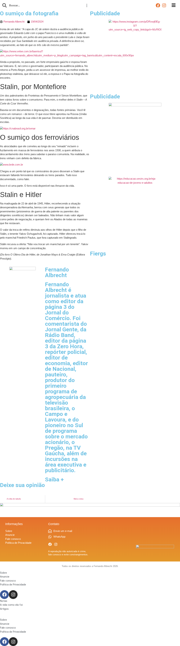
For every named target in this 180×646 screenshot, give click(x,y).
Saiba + (54, 479)
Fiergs (98, 253)
